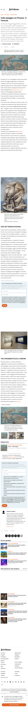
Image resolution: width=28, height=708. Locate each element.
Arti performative (5, 658)
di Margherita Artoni (12, 563)
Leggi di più (25, 568)
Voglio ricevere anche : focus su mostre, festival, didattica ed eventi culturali (13, 477)
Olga (18, 131)
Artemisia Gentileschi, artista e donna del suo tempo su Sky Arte (17, 596)
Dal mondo (3, 664)
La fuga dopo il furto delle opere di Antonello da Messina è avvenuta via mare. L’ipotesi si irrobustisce (17, 612)
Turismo (2, 662)
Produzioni (17, 675)
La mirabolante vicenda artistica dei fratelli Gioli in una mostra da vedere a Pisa (17, 604)
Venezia (12, 47)
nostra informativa (10, 499)
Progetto (10, 551)
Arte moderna (13, 14)
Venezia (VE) (11, 448)
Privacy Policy (22, 302)
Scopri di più (10, 526)
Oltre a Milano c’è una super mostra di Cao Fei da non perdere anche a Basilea (17, 561)
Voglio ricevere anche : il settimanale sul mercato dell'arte (13, 481)
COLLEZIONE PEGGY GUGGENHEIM (15, 445)
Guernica (18, 401)
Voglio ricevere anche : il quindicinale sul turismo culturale (14, 491)
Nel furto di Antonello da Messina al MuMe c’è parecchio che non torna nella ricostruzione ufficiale (17, 620)
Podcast (17, 658)
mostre (6, 47)
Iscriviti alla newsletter (14, 704)
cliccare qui (11, 457)
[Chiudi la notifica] (27, 695)
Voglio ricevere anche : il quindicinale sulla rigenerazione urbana (14, 484)
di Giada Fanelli (11, 605)
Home (2, 14)
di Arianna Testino (6, 44)
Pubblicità (3, 673)
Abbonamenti (18, 653)
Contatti (2, 675)
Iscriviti (4, 305)
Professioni (3, 656)
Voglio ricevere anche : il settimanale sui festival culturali (14, 494)
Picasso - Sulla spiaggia (13, 446)
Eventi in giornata (19, 668)
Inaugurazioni (18, 664)
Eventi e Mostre (18, 662)
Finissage (17, 666)
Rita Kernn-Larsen (17, 89)
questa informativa (9, 501)
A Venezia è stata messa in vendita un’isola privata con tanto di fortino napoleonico (17, 553)
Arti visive (6, 14)
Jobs (2, 666)
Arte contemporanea (13, 543)
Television (3, 668)
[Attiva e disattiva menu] (1, 9)
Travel (16, 673)
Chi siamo (3, 671)
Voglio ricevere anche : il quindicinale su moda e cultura (15, 487)
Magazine (17, 655)
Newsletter (17, 656)
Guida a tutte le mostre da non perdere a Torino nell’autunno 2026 (16, 545)
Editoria (2, 660)
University (17, 671)
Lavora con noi (4, 677)
